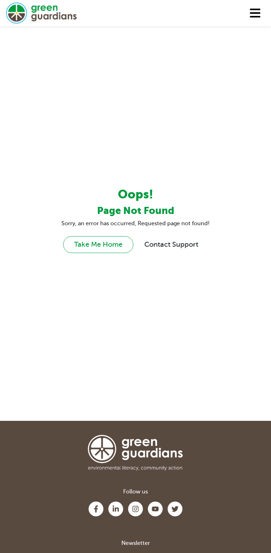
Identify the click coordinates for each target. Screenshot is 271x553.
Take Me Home (98, 244)
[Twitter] (175, 509)
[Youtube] (155, 509)
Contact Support (171, 244)
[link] (41, 13)
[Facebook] (96, 509)
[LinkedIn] (115, 509)
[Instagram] (135, 509)
